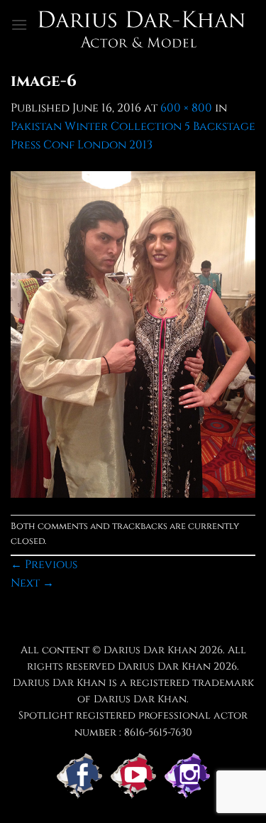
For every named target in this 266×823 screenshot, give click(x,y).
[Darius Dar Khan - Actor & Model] (141, 24)
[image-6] (133, 334)
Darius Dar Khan (164, 666)
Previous (44, 564)
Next (32, 583)
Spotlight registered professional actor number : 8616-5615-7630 (133, 723)
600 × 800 (186, 108)
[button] (19, 24)
